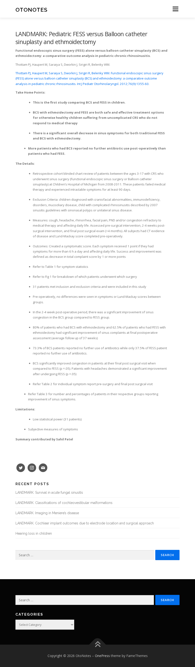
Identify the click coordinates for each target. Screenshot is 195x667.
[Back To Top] (97, 644)
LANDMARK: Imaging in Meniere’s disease (47, 513)
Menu (175, 9)
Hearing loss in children (33, 533)
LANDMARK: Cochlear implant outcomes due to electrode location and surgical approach (84, 523)
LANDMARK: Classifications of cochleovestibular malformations (63, 503)
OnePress (102, 655)
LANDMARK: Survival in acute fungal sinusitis (49, 492)
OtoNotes (31, 9)
